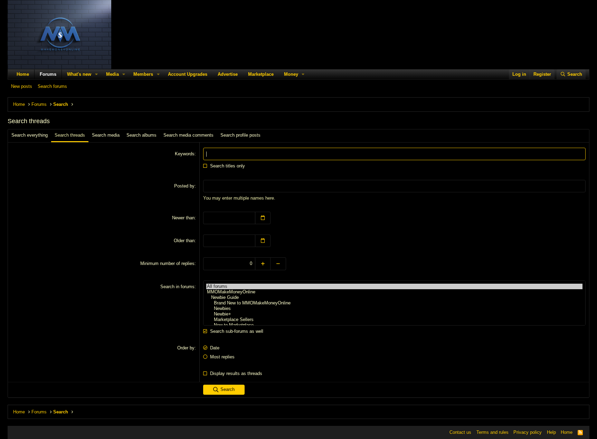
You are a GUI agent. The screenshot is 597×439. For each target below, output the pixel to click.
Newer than (183, 217)
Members (143, 74)
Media (112, 74)
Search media (106, 135)
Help (551, 432)
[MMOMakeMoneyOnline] (394, 292)
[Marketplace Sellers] (394, 319)
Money (291, 74)
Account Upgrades (187, 74)
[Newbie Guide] (394, 297)
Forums (48, 74)
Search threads (70, 135)
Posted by (184, 186)
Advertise (228, 74)
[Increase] (263, 263)
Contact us (460, 432)
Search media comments (188, 135)
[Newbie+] (394, 314)
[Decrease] (278, 263)
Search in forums (177, 286)
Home (23, 74)
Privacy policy (527, 432)
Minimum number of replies (167, 263)
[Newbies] (394, 308)
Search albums (141, 135)
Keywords (185, 153)
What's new (79, 74)
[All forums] (394, 286)
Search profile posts (240, 135)
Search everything (29, 135)
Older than (184, 240)
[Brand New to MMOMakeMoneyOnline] (394, 303)
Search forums (52, 86)
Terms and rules (492, 432)
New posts (21, 86)
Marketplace (261, 74)
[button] (96, 74)
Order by (186, 347)
